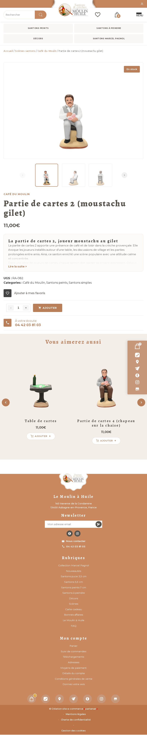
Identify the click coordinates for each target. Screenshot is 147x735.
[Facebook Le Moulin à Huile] (70, 533)
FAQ (73, 625)
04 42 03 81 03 (75, 546)
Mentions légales (76, 714)
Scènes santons (25, 50)
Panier (73, 645)
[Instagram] (137, 382)
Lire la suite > (17, 266)
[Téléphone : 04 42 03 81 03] (137, 355)
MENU (139, 15)
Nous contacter (76, 541)
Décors (38, 38)
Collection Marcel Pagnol (73, 565)
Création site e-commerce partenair (75, 708)
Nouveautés (73, 571)
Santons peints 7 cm (73, 587)
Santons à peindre (108, 28)
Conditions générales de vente (73, 678)
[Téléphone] (45, 699)
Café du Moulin (47, 50)
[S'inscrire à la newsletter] (99, 524)
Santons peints (38, 28)
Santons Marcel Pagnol (109, 38)
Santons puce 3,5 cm (73, 576)
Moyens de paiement (73, 667)
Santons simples (80, 282)
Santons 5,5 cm (73, 581)
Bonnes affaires (73, 614)
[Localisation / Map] (137, 361)
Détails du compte (73, 673)
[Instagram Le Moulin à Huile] (77, 533)
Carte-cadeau (73, 609)
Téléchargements (73, 656)
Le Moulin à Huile (73, 620)
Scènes (73, 603)
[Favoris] (97, 14)
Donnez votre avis (74, 684)
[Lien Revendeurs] (137, 389)
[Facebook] (137, 375)
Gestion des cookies (73, 730)
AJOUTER (50, 307)
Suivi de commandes (73, 651)
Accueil (8, 50)
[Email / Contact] (137, 368)
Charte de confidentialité (76, 719)
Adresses (73, 662)
